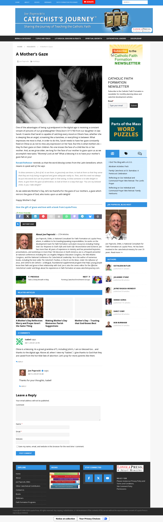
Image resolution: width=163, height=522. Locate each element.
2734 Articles (63, 234)
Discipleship (136, 38)
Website (19, 439)
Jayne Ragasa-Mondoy (125, 288)
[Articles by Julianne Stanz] (109, 280)
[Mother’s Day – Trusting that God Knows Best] (88, 307)
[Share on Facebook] (20, 216)
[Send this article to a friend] (51, 216)
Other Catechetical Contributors (28, 486)
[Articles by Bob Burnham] (109, 326)
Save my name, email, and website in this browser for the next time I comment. (51, 446)
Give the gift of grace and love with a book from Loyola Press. (46, 207)
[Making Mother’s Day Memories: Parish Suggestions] (59, 307)
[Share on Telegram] (82, 216)
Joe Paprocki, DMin (23, 482)
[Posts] (112, 153)
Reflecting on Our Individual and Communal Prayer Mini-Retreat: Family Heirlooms (125, 190)
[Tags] (126, 153)
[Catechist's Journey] (84, 34)
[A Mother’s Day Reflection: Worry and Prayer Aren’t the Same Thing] (29, 307)
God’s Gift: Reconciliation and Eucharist (82, 246)
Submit (134, 105)
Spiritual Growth (93, 38)
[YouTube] (107, 478)
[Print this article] (59, 216)
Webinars (47, 2)
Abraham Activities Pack (118, 166)
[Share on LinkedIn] (35, 216)
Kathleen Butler (122, 266)
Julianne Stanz (121, 277)
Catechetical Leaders (116, 38)
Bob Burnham (120, 322)
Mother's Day (28, 224)
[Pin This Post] (43, 216)
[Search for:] (135, 2)
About (27, 2)
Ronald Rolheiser (24, 162)
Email (18, 431)
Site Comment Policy (124, 486)
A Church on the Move (70, 260)
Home (17, 2)
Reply (20, 362)
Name (19, 424)
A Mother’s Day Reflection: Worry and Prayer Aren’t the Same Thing (29, 323)
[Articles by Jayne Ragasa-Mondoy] (109, 292)
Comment (20, 405)
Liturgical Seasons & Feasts (68, 38)
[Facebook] (89, 478)
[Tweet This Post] (27, 216)
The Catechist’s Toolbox (51, 260)
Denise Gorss (120, 300)
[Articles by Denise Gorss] (109, 303)
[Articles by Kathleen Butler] (109, 269)
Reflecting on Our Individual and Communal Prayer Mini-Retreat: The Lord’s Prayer (126, 181)
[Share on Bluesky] (90, 216)
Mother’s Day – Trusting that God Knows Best (87, 322)
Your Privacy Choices (89, 518)
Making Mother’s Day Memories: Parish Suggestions (56, 323)
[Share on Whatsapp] (67, 216)
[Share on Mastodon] (74, 216)
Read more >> (117, 252)
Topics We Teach (43, 38)
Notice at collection (65, 518)
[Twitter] (98, 478)
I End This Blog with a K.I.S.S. (120, 162)
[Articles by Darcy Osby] (109, 314)
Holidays (36, 61)
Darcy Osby (119, 311)
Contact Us (20, 490)
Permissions (121, 489)
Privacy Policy (136, 481)
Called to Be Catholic (32, 262)
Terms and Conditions (125, 483)
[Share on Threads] (98, 216)
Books (37, 2)
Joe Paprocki (24, 61)
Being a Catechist (23, 38)
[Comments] (140, 153)
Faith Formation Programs (66, 2)
